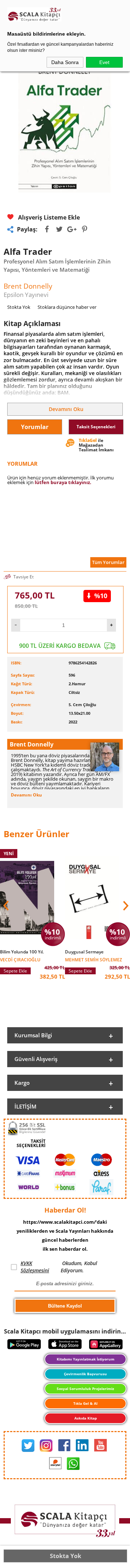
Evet (104, 62)
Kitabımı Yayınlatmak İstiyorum (85, 1359)
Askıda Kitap (85, 1418)
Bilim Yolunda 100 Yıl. (22, 952)
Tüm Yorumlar (108, 562)
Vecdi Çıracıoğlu (20, 959)
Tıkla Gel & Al (85, 1403)
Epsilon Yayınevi (26, 295)
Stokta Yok (65, 1556)
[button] (125, 905)
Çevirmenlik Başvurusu (85, 1373)
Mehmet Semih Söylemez (93, 959)
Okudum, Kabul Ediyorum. (59, 1267)
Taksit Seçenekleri (96, 427)
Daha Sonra (65, 62)
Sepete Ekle (15, 971)
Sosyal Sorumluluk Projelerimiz (85, 1388)
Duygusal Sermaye (84, 952)
